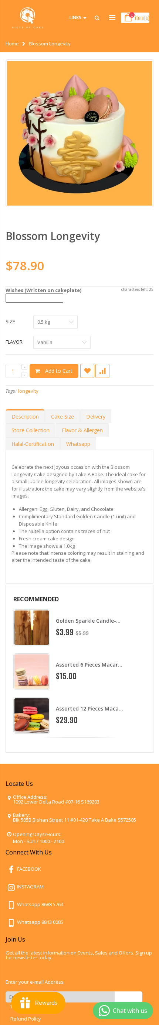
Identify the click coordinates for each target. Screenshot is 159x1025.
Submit (128, 996)
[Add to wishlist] (87, 371)
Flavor (14, 341)
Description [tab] (25, 416)
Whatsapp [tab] (78, 443)
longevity (28, 391)
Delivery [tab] (95, 416)
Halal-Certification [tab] (32, 443)
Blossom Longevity (53, 236)
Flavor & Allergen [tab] (82, 430)
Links (75, 17)
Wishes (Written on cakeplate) (43, 290)
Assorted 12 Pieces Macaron (92, 708)
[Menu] (112, 18)
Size (10, 321)
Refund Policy (25, 1018)
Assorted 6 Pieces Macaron (90, 664)
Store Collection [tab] (30, 430)
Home (12, 43)
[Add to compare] (102, 371)
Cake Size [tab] (62, 416)
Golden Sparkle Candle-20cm (93, 620)
